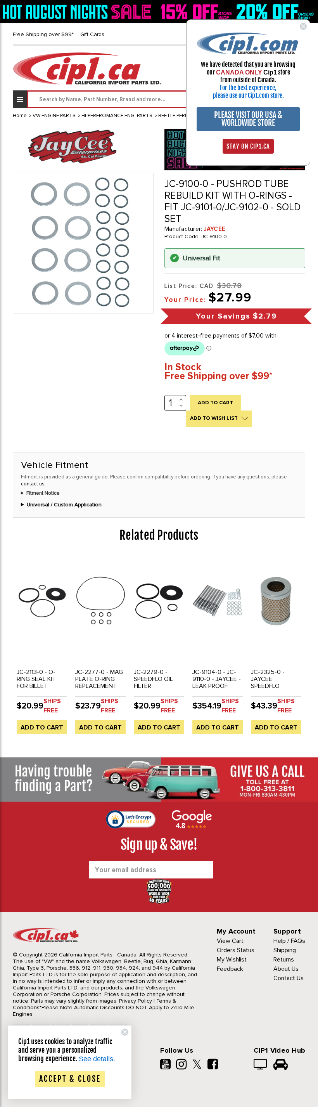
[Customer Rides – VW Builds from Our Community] (280, 1065)
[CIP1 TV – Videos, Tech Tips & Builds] (261, 1065)
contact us (33, 484)
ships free (52, 705)
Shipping (284, 950)
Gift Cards (92, 34)
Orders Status (235, 950)
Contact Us (288, 978)
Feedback (230, 969)
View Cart (230, 941)
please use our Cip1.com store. (248, 95)
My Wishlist (232, 959)
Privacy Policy (135, 1001)
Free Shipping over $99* (43, 34)
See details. (97, 1059)
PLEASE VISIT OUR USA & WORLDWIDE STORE (248, 119)
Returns (283, 959)
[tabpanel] (42, 648)
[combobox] (166, 99)
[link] (78, 11)
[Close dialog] (303, 26)
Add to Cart (42, 727)
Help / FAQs (289, 941)
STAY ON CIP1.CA (248, 146)
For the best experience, (248, 88)
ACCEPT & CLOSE (70, 1079)
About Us (286, 969)
